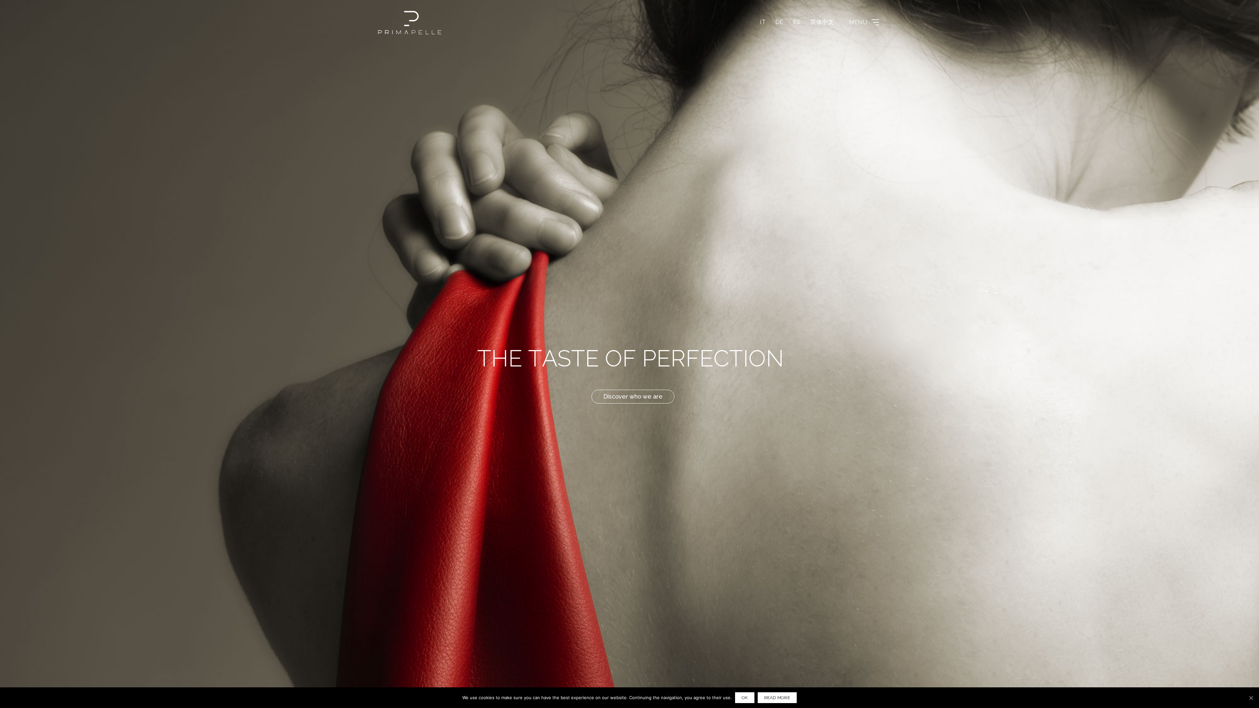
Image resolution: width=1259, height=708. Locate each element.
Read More (777, 697)
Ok (745, 697)
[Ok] (1251, 698)
